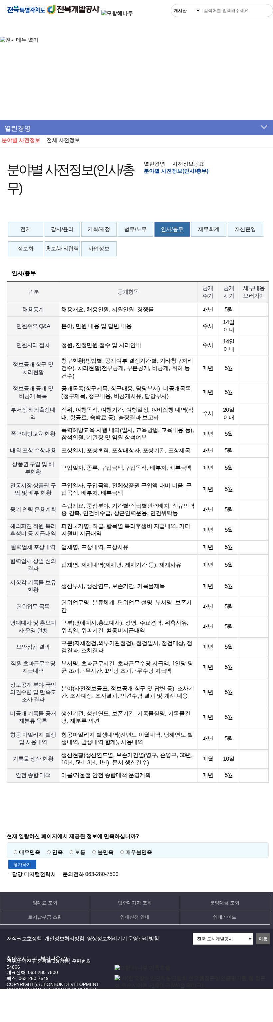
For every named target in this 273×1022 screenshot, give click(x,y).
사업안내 (52, 27)
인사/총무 (172, 229)
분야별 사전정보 (21, 140)
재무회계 (208, 229)
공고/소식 (123, 27)
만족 (57, 852)
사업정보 (99, 248)
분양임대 (87, 27)
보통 (80, 852)
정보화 (26, 248)
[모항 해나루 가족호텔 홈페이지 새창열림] (142, 968)
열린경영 (16, 27)
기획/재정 (99, 229)
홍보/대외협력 (62, 248)
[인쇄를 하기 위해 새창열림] (262, 211)
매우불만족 (139, 852)
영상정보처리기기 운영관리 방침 (123, 938)
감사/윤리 (62, 229)
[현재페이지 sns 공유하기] (248, 211)
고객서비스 (160, 27)
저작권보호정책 (24, 938)
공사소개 (232, 27)
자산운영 (245, 229)
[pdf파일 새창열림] (190, 985)
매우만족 (29, 852)
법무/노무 (135, 229)
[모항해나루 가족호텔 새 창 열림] (117, 13)
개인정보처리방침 (64, 938)
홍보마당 (197, 27)
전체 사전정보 (63, 140)
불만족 (106, 852)
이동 (263, 938)
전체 (25, 229)
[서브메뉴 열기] (264, 127)
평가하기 (22, 864)
